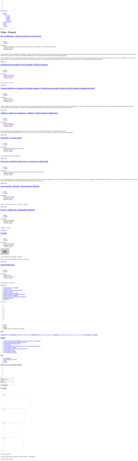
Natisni (5, 41)
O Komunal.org (7, 358)
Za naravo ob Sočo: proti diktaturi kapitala (13, 290)
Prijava (5, 360)
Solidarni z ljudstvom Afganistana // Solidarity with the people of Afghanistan (29, 113)
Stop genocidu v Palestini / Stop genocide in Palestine (20, 186)
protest (95, 335)
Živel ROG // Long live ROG (11, 138)
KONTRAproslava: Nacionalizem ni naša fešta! (14, 294)
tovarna (9, 334)
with (59, 334)
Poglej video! (4, 110)
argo (22, 334)
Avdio (4, 23)
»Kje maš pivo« (7, 344)
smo (51, 334)
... (3, 312)
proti (2, 335)
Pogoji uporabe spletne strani (10, 359)
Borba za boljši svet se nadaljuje (10, 295)
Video (4, 14)
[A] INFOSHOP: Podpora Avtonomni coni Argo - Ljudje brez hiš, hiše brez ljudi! (22, 346)
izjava (56, 335)
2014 (72, 334)
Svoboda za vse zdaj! (8, 291)
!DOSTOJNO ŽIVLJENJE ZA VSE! (12, 343)
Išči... (2, 28)
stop (42, 334)
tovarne (48, 334)
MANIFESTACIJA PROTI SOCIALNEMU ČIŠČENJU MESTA (24, 65)
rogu (92, 334)
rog (5, 335)
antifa (38, 334)
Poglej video (3, 85)
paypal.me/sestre (62, 55)
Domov (5, 13)
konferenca (26, 334)
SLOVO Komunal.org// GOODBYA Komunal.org (15, 342)
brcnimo (13, 334)
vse (44, 334)
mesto (29, 334)
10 (4, 318)
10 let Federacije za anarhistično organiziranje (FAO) (15, 348)
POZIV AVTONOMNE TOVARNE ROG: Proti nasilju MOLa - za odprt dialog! (22, 340)
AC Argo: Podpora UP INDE (10, 352)
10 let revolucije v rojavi (8, 350)
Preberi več (3, 61)
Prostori (8, 15)
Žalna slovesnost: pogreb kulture (10, 287)
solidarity (82, 334)
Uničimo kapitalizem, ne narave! (10, 292)
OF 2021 (4, 233)
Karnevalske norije (8, 265)
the (85, 335)
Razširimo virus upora (8, 298)
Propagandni (9, 21)
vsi (76, 334)
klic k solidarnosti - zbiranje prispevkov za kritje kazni (21, 36)
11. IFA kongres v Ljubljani (9, 351)
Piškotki (5, 362)
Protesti (8, 18)
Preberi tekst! (4, 206)
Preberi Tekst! (4, 183)
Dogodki (8, 17)
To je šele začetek (7, 289)
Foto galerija (6, 22)
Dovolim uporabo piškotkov (7, 459)
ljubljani (69, 334)
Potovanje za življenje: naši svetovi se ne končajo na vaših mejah (24, 161)
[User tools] (1, 39)
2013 (53, 334)
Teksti (4, 24)
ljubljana (34, 335)
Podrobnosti (32, 456)
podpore (78, 334)
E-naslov (5, 43)
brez (66, 334)
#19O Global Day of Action (9, 347)
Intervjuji (8, 19)
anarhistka (18, 334)
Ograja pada (6, 299)
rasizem (89, 334)
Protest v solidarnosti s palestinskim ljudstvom (18, 210)
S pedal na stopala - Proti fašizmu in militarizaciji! (14, 296)
